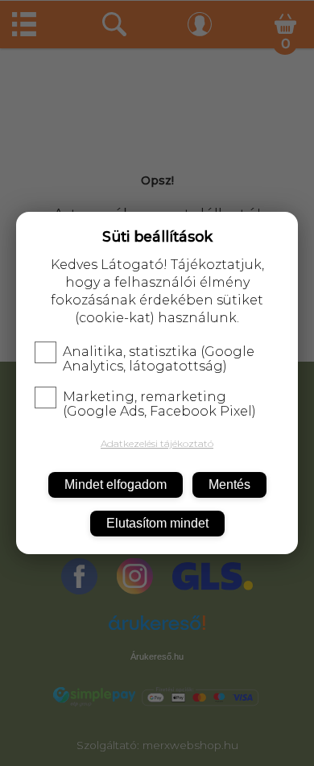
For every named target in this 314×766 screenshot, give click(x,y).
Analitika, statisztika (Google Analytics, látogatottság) (158, 359)
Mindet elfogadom (115, 484)
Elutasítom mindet (157, 523)
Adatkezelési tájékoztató (157, 443)
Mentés (229, 484)
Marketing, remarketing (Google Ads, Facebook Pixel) (159, 404)
